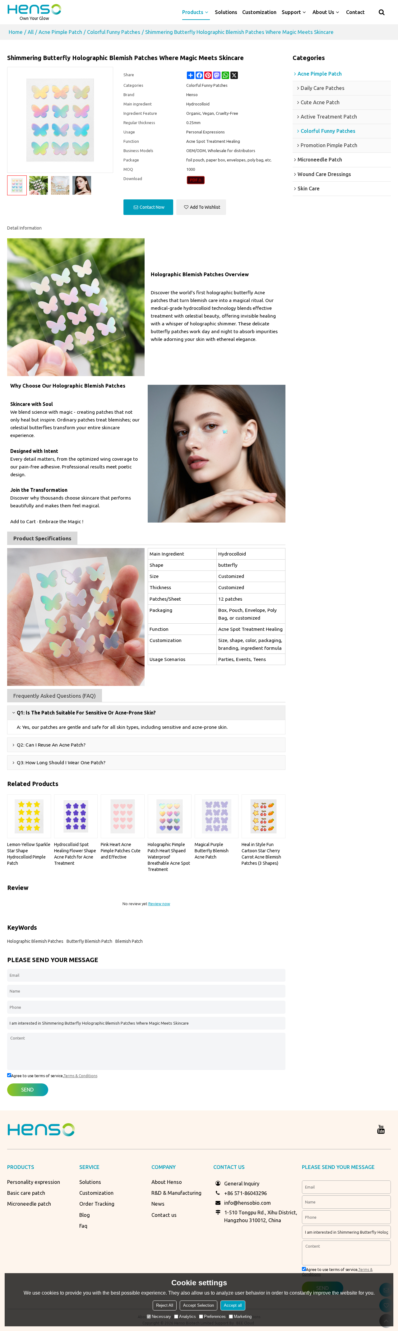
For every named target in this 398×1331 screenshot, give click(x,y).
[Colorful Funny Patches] (196, 180)
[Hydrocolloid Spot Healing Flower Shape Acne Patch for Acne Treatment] (76, 816)
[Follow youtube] (381, 1129)
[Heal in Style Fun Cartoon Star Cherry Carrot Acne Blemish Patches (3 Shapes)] (263, 816)
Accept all (233, 1305)
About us (323, 12)
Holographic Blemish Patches (35, 941)
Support (291, 12)
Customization (259, 12)
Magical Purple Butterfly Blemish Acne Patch (212, 850)
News (157, 1204)
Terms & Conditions (80, 1076)
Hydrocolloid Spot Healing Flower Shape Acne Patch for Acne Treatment (75, 854)
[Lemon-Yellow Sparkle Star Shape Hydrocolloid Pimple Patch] (29, 816)
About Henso (166, 1182)
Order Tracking (96, 1204)
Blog (84, 1215)
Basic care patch (26, 1193)
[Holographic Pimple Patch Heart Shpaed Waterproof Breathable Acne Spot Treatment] (170, 816)
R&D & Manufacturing (176, 1193)
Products (192, 12)
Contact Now (152, 207)
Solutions (226, 12)
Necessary (161, 1316)
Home (16, 32)
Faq (83, 1226)
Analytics (187, 1316)
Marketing (243, 1316)
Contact (355, 12)
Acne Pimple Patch (60, 32)
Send (27, 1089)
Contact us (164, 1215)
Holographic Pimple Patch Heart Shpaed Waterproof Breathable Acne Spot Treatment (169, 857)
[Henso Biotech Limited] (34, 9)
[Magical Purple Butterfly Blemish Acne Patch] (216, 816)
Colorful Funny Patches (113, 32)
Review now (159, 903)
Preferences (215, 1316)
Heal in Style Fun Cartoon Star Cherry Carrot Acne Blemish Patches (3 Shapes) (261, 854)
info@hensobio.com (247, 1203)
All (31, 32)
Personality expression (33, 1182)
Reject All (164, 1305)
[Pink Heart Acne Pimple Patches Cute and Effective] (123, 816)
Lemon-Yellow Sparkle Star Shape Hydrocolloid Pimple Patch (28, 854)
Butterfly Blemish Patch (89, 941)
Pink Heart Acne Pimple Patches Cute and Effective (121, 850)
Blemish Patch (129, 941)
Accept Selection (198, 1305)
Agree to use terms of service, (54, 1076)
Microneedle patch (29, 1204)
